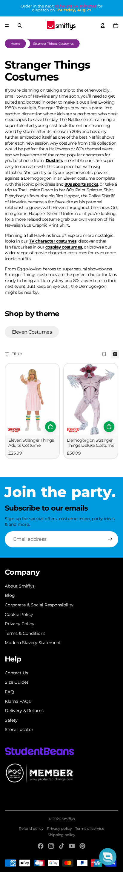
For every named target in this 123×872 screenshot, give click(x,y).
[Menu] (7, 25)
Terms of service (89, 828)
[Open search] (19, 25)
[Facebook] (40, 846)
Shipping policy (61, 834)
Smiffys (68, 819)
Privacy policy (59, 828)
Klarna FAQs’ (18, 701)
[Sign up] (110, 539)
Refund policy (31, 828)
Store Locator (19, 729)
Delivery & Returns (24, 710)
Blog (10, 595)
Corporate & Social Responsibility (39, 605)
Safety (11, 720)
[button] (107, 856)
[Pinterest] (82, 846)
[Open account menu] (102, 25)
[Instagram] (51, 846)
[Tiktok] (61, 846)
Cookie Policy (19, 614)
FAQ (9, 691)
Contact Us (16, 673)
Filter (16, 353)
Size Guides (17, 682)
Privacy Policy (19, 623)
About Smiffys (20, 586)
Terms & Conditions (25, 633)
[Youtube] (72, 846)
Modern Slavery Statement (33, 642)
